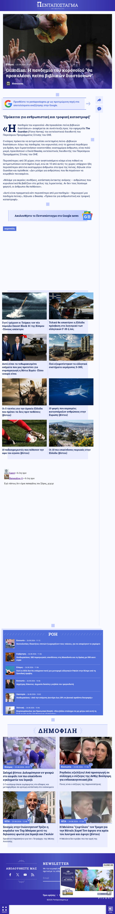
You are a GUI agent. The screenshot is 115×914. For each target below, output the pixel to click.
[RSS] (32, 874)
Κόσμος (10, 64)
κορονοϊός (9, 228)
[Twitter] (17, 874)
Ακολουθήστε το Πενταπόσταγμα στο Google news (46, 215)
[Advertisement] (48, 264)
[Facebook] (10, 874)
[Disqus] (48, 505)
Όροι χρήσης (49, 895)
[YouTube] (25, 874)
